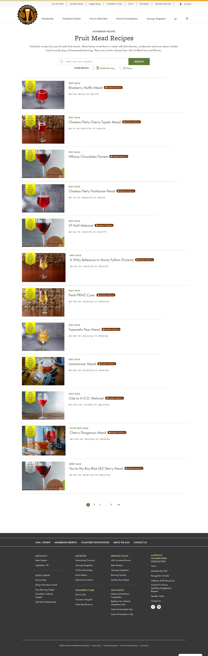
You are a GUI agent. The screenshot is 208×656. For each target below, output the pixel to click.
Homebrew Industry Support (44, 595)
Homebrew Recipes (71, 18)
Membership (48, 18)
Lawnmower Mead (82, 363)
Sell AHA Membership (45, 601)
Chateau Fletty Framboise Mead (92, 191)
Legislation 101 (42, 565)
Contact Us (140, 542)
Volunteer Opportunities (95, 542)
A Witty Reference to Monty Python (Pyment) (102, 259)
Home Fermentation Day (122, 609)
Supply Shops (95, 3)
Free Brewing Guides (44, 589)
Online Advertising (83, 570)
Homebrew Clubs (114, 3)
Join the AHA (58, 3)
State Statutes (41, 560)
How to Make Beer (99, 18)
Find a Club (80, 594)
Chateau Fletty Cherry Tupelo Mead (95, 122)
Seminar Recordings (120, 579)
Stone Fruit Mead (79, 428)
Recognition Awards (160, 575)
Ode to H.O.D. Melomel (86, 398)
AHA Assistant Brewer (121, 560)
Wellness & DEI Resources (163, 580)
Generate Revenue (84, 604)
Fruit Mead (74, 83)
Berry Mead (75, 464)
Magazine (156, 18)
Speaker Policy (157, 596)
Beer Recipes (117, 565)
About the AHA (121, 542)
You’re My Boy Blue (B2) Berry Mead (96, 468)
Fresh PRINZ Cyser (82, 295)
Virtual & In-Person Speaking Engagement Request (161, 588)
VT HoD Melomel (81, 225)
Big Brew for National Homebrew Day (120, 603)
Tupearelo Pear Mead (84, 329)
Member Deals (76, 3)
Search (139, 61)
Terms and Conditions (111, 645)
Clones (129, 68)
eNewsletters (81, 575)
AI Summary (145, 645)
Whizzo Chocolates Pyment (88, 156)
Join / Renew (42, 542)
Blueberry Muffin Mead (85, 87)
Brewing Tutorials (118, 575)
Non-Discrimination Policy (129, 645)
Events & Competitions (127, 18)
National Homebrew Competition (120, 595)
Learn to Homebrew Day (122, 614)
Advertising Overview (85, 560)
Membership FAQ (163, 3)
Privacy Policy (96, 645)
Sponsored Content (84, 579)
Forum (130, 3)
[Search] (187, 18)
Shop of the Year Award (46, 584)
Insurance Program (83, 599)
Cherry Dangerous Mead (88, 432)
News (153, 565)
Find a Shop (40, 579)
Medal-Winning (107, 68)
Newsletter (144, 3)
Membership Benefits (66, 542)
